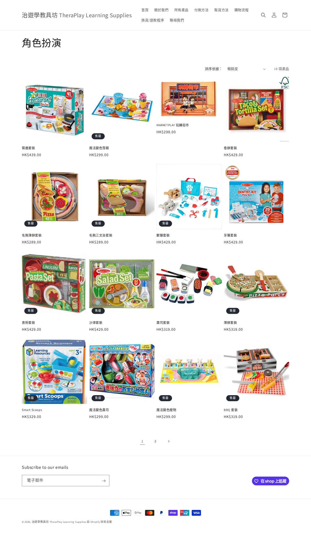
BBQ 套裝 (231, 410)
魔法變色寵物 (166, 410)
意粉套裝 (28, 323)
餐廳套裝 (28, 148)
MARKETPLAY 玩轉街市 (172, 125)
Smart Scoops (32, 410)
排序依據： (214, 69)
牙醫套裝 (230, 235)
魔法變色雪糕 (99, 148)
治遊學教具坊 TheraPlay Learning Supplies (59, 522)
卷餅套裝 (230, 148)
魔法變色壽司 (99, 410)
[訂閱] (103, 481)
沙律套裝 (95, 323)
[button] (263, 15)
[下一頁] (168, 441)
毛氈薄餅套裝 (32, 235)
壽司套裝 (163, 323)
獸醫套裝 (163, 235)
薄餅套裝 (230, 323)
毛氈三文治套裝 (100, 235)
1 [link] (142, 441)
